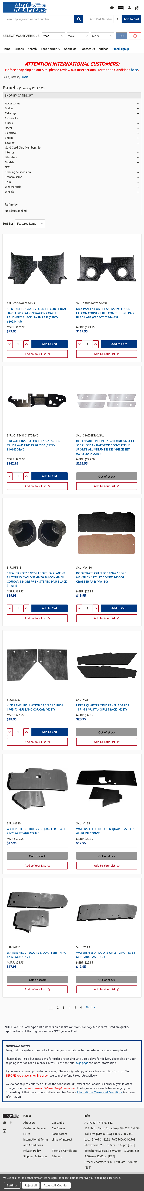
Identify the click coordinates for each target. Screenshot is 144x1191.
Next (89, 1007)
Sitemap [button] (57, 1156)
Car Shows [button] (58, 1128)
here (134, 70)
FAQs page (81, 1062)
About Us (70, 48)
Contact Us (87, 48)
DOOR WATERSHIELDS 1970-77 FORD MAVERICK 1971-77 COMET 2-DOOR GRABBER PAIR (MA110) (101, 577)
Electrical (11, 132)
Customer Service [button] (34, 1128)
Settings (12, 1185)
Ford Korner (49, 48)
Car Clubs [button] (58, 1122)
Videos (103, 48)
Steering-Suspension (18, 172)
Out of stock (106, 476)
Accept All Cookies (56, 1185)
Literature (11, 157)
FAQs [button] (26, 1133)
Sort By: (8, 223)
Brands (19, 48)
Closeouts (11, 118)
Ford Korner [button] (59, 1133)
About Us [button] (29, 1122)
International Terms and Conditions (100, 1092)
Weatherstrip (13, 186)
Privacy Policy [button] (32, 1150)
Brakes (9, 108)
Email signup (121, 48)
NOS (8, 167)
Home (6, 48)
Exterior (10, 142)
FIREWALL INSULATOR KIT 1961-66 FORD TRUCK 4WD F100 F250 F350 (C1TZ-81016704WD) (35, 445)
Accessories (12, 103)
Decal (8, 127)
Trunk (8, 181)
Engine (9, 137)
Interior (9, 152)
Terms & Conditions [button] (64, 1150)
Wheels (9, 191)
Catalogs (10, 113)
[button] (120, 8)
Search (32, 48)
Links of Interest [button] (62, 1139)
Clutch (9, 123)
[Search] (78, 19)
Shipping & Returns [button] (35, 1156)
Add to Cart (131, 19)
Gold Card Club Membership (23, 147)
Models (9, 162)
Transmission (13, 177)
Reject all (31, 1185)
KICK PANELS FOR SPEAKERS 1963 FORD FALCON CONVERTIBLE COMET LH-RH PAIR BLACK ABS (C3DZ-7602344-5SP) (105, 313)
